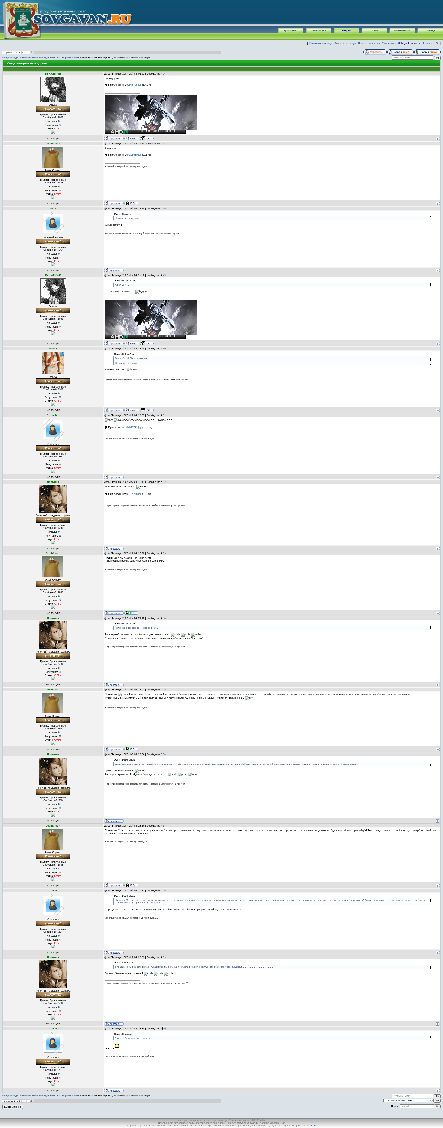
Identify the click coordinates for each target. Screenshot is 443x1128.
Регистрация (349, 43)
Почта (374, 30)
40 (164, 1028)
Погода (430, 30)
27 (164, 143)
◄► (409, 43)
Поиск (426, 43)
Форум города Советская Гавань (20, 57)
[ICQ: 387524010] (147, 138)
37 (164, 825)
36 (164, 754)
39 (164, 957)
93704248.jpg (133, 494)
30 (164, 348)
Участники (388, 43)
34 (164, 618)
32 (164, 482)
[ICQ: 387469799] (131, 203)
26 (164, 73)
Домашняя (290, 30)
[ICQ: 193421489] (147, 410)
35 (164, 689)
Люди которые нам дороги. (96, 57)
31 (164, 415)
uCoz (313, 1125)
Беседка (44, 57)
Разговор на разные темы (65, 57)
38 (164, 890)
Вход (337, 43)
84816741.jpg (133, 427)
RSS (435, 43)
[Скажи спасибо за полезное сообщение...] (53, 131)
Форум (346, 30)
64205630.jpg (133, 154)
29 (164, 275)
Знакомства (318, 30)
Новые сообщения (369, 43)
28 (164, 208)
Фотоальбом (402, 30)
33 (164, 553)
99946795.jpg (133, 84)
